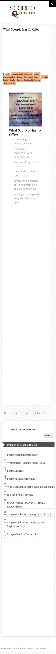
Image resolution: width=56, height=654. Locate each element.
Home (26, 413)
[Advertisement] (25, 51)
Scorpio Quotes (24, 648)
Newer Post (11, 413)
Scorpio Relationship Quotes (28, 80)
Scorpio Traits (9, 83)
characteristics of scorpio (22, 74)
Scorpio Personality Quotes (28, 77)
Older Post (41, 413)
